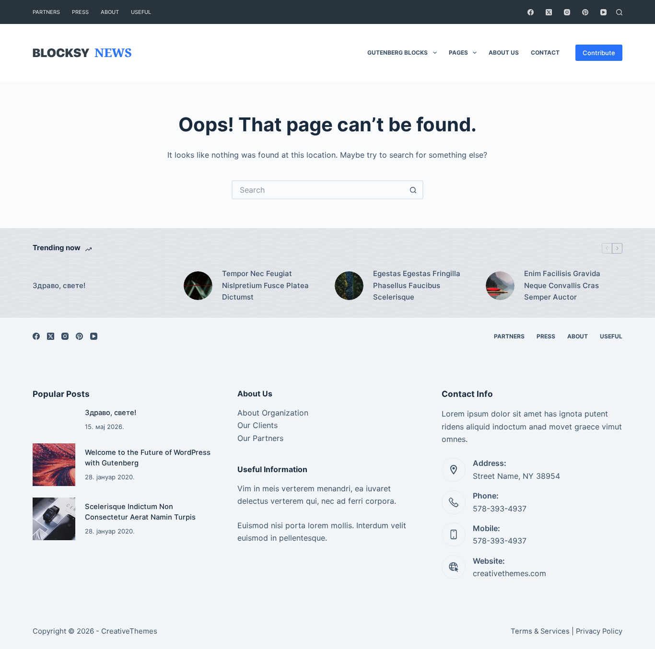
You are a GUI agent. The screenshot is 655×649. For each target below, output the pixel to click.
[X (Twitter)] (549, 12)
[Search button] (413, 189)
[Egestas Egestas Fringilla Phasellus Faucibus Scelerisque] (349, 285)
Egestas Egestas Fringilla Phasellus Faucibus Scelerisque (416, 285)
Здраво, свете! (59, 285)
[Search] (619, 12)
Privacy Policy (599, 631)
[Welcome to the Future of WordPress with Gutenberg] (54, 464)
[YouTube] (603, 12)
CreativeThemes (129, 631)
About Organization (272, 412)
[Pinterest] (585, 12)
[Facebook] (530, 12)
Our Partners (260, 438)
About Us (504, 52)
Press (80, 12)
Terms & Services (540, 631)
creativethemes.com (509, 573)
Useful (141, 12)
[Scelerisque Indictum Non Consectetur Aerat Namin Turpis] (54, 519)
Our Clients (257, 425)
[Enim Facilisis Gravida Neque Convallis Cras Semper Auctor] (500, 285)
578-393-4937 (499, 508)
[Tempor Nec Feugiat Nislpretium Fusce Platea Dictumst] (198, 285)
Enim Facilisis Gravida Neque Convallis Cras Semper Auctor (562, 285)
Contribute (599, 53)
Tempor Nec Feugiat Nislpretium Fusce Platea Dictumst (265, 285)
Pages (458, 52)
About (110, 12)
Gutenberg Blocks (397, 52)
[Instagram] (567, 12)
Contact (545, 52)
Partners (46, 12)
